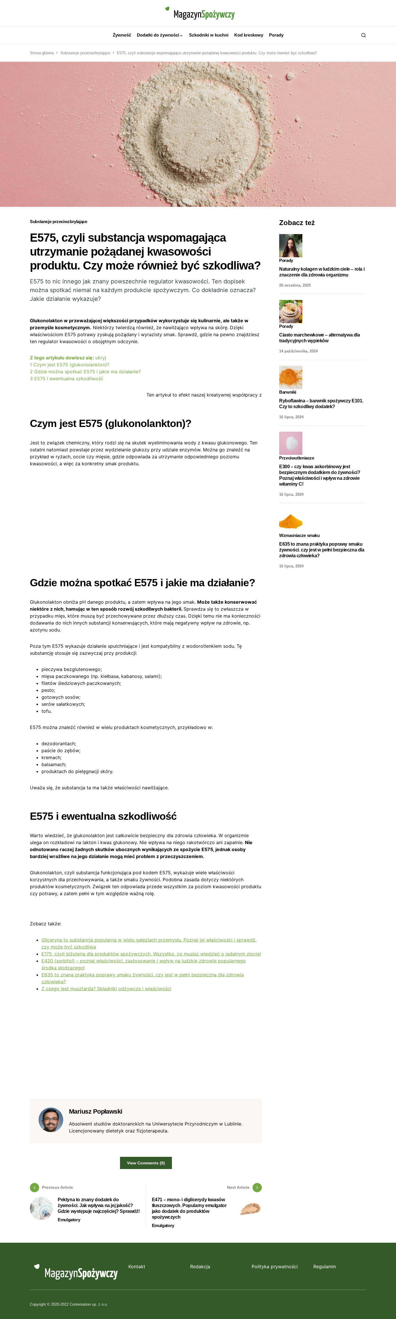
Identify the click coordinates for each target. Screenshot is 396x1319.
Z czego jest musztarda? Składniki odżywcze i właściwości (106, 988)
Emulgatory (69, 1219)
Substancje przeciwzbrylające (85, 53)
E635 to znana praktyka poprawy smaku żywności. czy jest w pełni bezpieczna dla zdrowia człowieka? (321, 549)
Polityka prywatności (275, 1266)
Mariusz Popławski (95, 1111)
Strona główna (42, 53)
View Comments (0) (146, 1163)
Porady (286, 260)
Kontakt (136, 1266)
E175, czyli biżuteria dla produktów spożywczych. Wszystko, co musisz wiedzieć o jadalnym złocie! (151, 954)
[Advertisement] (146, 517)
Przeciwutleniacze (296, 457)
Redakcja (200, 1266)
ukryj (100, 358)
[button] (363, 35)
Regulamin (324, 1266)
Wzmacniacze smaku (299, 535)
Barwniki (287, 392)
